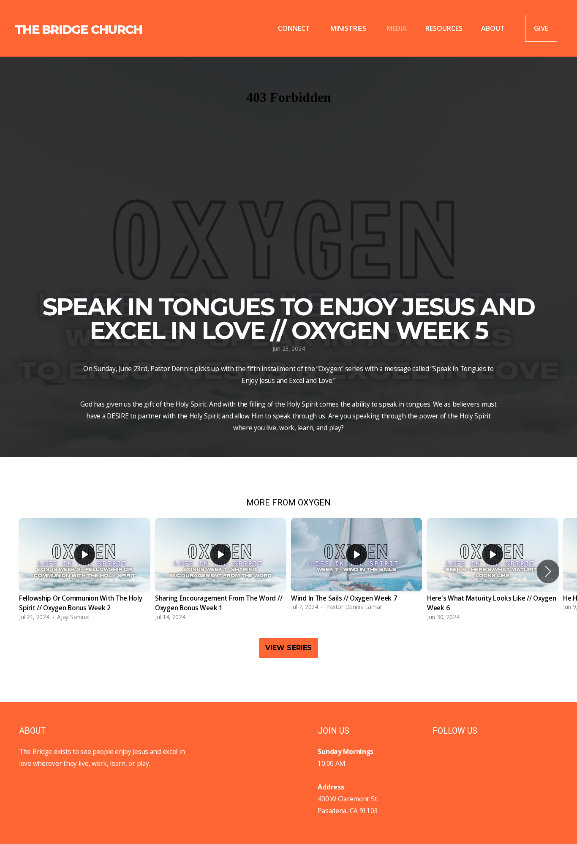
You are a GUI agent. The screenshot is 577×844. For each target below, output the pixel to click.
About (493, 28)
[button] (548, 571)
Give (541, 28)
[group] (84, 571)
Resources (444, 28)
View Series (288, 648)
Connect (295, 28)
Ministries (349, 28)
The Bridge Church (78, 29)
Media (396, 28)
